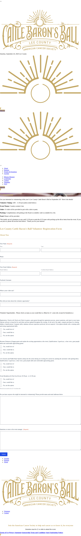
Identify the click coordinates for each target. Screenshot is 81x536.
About (6, 168)
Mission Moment (9, 177)
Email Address (4, 270)
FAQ (5, 184)
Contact (6, 180)
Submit (4, 454)
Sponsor (6, 170)
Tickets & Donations (10, 172)
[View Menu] (1, 1)
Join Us (2, 110)
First (1, 246)
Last (42, 246)
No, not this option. (8, 335)
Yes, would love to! (8, 329)
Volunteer (7, 182)
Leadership (7, 179)
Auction (6, 173)
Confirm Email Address (47, 270)
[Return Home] (40, 52)
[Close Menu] (1, 165)
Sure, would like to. (8, 332)
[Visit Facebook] (0, 109)
